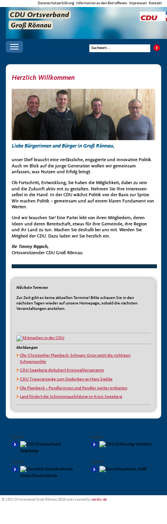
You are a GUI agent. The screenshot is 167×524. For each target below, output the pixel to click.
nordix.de (99, 499)
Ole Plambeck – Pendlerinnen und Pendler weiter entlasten (73, 388)
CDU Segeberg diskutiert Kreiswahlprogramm (62, 370)
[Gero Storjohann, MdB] (123, 469)
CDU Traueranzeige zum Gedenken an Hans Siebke (66, 379)
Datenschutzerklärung (56, 3)
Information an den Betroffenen (101, 3)
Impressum (138, 3)
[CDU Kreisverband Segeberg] (44, 447)
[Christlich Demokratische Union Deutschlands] (44, 472)
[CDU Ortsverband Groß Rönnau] (86, 14)
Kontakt (155, 3)
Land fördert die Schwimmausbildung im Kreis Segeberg (71, 397)
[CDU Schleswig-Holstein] (123, 444)
